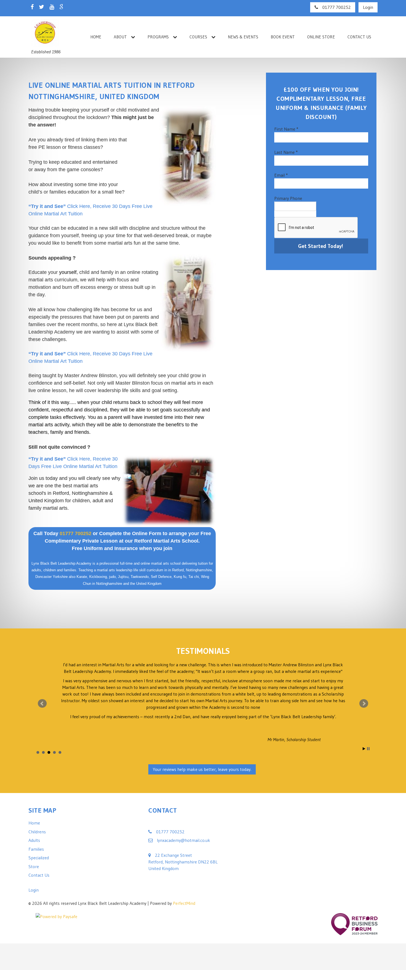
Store (33, 821)
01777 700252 (336, 7)
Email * (281, 175)
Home (95, 36)
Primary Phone (288, 198)
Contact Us (359, 36)
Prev (42, 680)
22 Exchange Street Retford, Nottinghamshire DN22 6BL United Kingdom (183, 816)
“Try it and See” (47, 206)
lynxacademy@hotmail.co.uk (183, 795)
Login (368, 7)
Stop (368, 703)
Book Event (283, 36)
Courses (198, 36)
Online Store (321, 36)
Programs (158, 36)
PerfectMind (184, 858)
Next (363, 680)
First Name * (286, 129)
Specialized (38, 812)
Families (36, 804)
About (120, 36)
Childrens (37, 786)
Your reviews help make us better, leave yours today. (202, 724)
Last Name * (286, 152)
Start (364, 703)
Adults (34, 795)
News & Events (243, 36)
